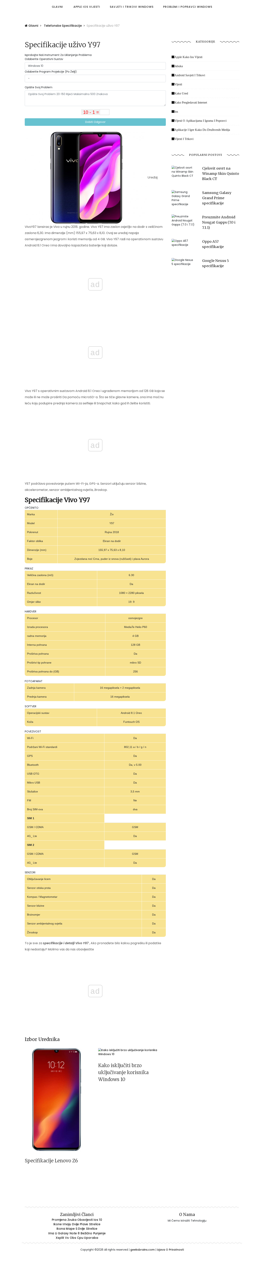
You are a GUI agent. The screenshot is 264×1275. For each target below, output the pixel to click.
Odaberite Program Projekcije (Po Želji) (51, 72)
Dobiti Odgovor (95, 122)
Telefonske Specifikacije (63, 25)
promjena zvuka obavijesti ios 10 (77, 1220)
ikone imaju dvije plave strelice (76, 1224)
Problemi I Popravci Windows (187, 7)
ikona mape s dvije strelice (76, 1229)
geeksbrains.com (142, 1250)
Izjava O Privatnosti (170, 1250)
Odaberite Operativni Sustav (44, 59)
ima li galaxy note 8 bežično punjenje (77, 1233)
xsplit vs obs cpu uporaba (77, 1238)
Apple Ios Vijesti (86, 7)
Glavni (57, 7)
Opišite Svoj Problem (38, 87)
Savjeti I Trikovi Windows (131, 7)
